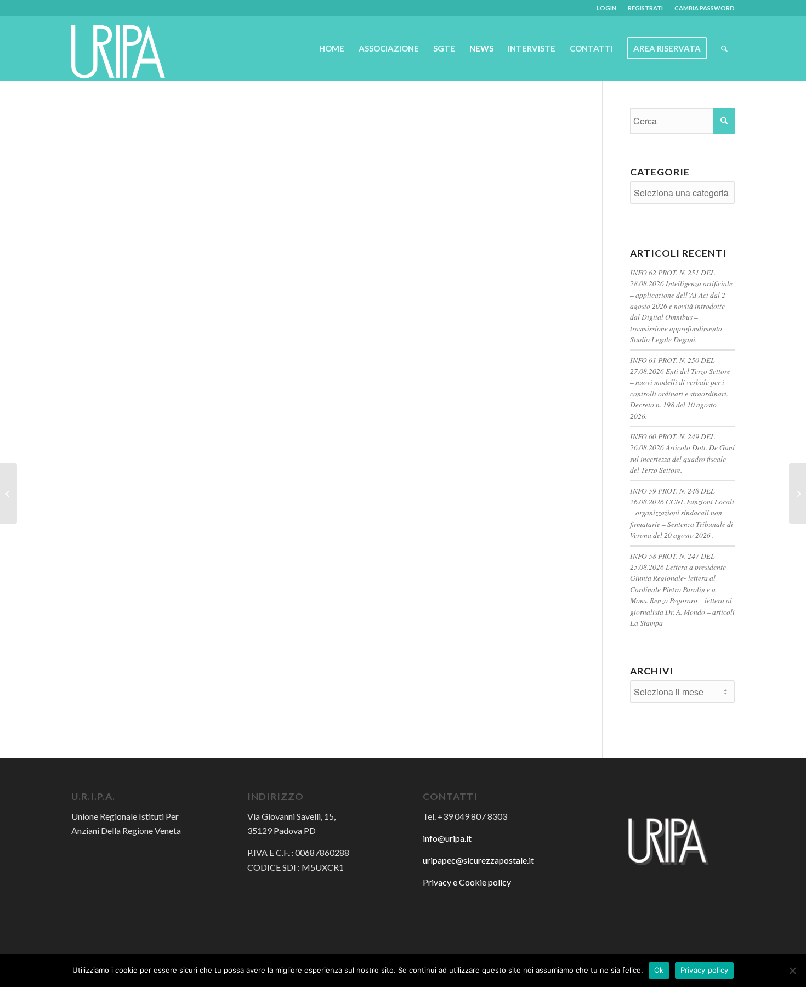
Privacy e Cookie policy (467, 882)
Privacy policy (704, 970)
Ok (659, 970)
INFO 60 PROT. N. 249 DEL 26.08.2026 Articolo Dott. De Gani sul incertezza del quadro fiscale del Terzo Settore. (682, 453)
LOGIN (606, 8)
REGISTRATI (645, 8)
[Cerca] (724, 48)
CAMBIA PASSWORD (704, 8)
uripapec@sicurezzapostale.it (478, 860)
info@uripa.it (447, 838)
